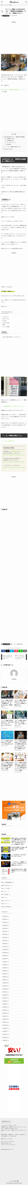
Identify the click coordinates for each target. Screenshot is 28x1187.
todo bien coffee (8, 149)
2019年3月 (6, 1010)
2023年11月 (6, 916)
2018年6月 (6, 1037)
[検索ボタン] (26, 2)
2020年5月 (6, 967)
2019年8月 (6, 995)
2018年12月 (6, 1019)
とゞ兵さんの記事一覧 (8, 441)
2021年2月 (6, 943)
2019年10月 (6, 989)
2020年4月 (6, 970)
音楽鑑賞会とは (10, 140)
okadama (14, 679)
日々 (5, 897)
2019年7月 (6, 998)
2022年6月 (6, 919)
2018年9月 (6, 1028)
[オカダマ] (14, 2)
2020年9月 (6, 955)
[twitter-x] (12, 1181)
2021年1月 (6, 946)
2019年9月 (6, 992)
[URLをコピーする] (25, 651)
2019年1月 (6, 1016)
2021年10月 (6, 925)
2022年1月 (6, 922)
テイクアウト (7, 900)
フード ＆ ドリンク (11, 142)
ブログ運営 (6, 894)
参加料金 (9, 144)
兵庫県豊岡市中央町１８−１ (17, 451)
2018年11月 (6, 1022)
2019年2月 (6, 1013)
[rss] (16, 1181)
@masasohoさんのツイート (7, 1149)
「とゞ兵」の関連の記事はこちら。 (13, 146)
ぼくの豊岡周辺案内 (8, 882)
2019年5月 (6, 1004)
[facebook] (10, 1181)
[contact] (17, 1181)
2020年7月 (6, 961)
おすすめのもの (7, 885)
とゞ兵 (14, 644)
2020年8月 (6, 958)
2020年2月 (6, 976)
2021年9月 (6, 928)
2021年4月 (6, 937)
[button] (3, 651)
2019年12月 (6, 982)
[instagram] (14, 1181)
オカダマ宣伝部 (6, 15)
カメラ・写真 (7, 888)
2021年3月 (6, 940)
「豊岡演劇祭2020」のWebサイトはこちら (13, 406)
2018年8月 (6, 1031)
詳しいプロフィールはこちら (7, 1141)
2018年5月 (6, 1040)
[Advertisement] (14, 37)
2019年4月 (6, 1007)
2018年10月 (6, 1025)
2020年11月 (6, 952)
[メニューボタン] (2, 2)
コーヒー (6, 891)
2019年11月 (6, 986)
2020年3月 (6, 973)
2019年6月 (6, 1001)
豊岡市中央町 (19, 644)
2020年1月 (6, 979)
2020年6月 (6, 964)
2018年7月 (6, 1034)
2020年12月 (6, 949)
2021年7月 (6, 931)
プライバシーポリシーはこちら (8, 1144)
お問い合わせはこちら (6, 1143)
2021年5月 (6, 934)
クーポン (6, 903)
